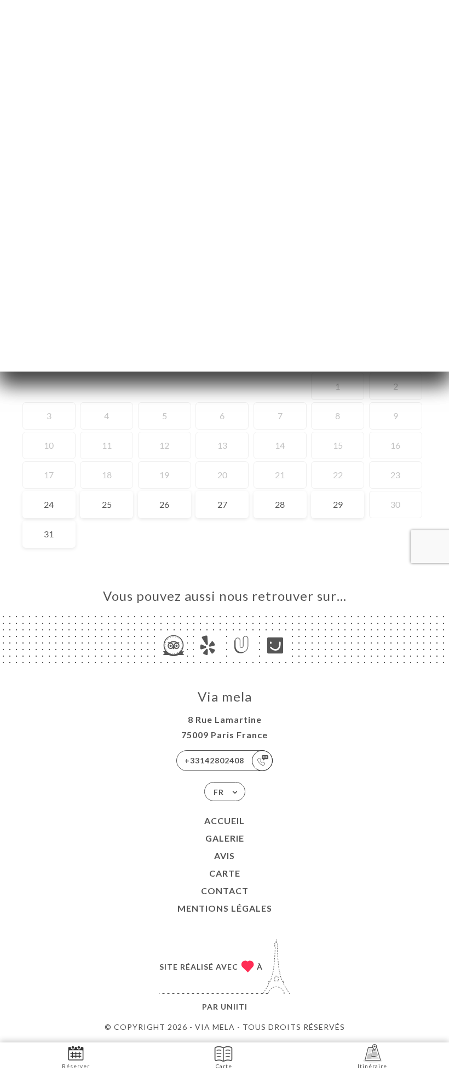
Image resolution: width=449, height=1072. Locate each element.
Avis (224, 855)
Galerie (224, 838)
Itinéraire (372, 1066)
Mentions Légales (224, 908)
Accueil (224, 820)
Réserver (76, 1066)
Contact (225, 890)
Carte (224, 873)
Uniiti (234, 1006)
